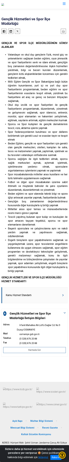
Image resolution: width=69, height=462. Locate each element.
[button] (34, 315)
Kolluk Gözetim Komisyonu (36, 434)
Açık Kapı (17, 421)
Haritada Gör (34, 350)
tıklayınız (43, 457)
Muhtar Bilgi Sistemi (41, 421)
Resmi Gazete (50, 427)
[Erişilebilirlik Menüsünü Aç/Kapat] (62, 455)
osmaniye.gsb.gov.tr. (29, 334)
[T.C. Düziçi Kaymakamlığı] (15, 4)
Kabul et (56, 457)
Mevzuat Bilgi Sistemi (22, 427)
